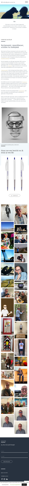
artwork (10, 65)
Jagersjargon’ (22, 90)
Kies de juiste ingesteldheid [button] (15, 484)
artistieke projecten (5, 58)
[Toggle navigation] (26, 2)
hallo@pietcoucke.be (8, 2)
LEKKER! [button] (24, 484)
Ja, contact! (14, 195)
